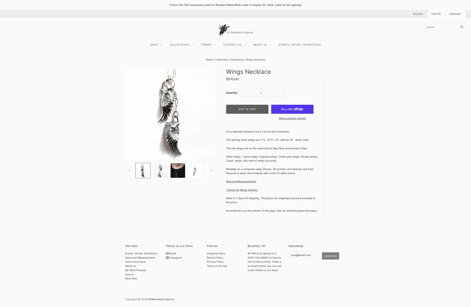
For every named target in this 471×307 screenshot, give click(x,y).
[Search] (461, 27)
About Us (260, 44)
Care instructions (135, 261)
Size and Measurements (241, 181)
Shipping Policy (216, 253)
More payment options (292, 118)
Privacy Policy (215, 261)
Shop (154, 44)
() (436, 13)
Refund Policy (215, 257)
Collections (179, 44)
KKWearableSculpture (161, 299)
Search (129, 274)
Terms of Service (217, 265)
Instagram (175, 257)
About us (130, 265)
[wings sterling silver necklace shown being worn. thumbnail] (177, 170)
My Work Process (135, 270)
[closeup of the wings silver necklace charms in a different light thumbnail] (142, 170)
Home (209, 59)
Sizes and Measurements (140, 257)
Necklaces (237, 59)
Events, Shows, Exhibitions (300, 44)
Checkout (455, 13)
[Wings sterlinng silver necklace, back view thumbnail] (195, 170)
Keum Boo (131, 278)
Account (418, 13)
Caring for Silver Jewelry (242, 189)
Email (172, 253)
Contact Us (232, 44)
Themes (206, 44)
